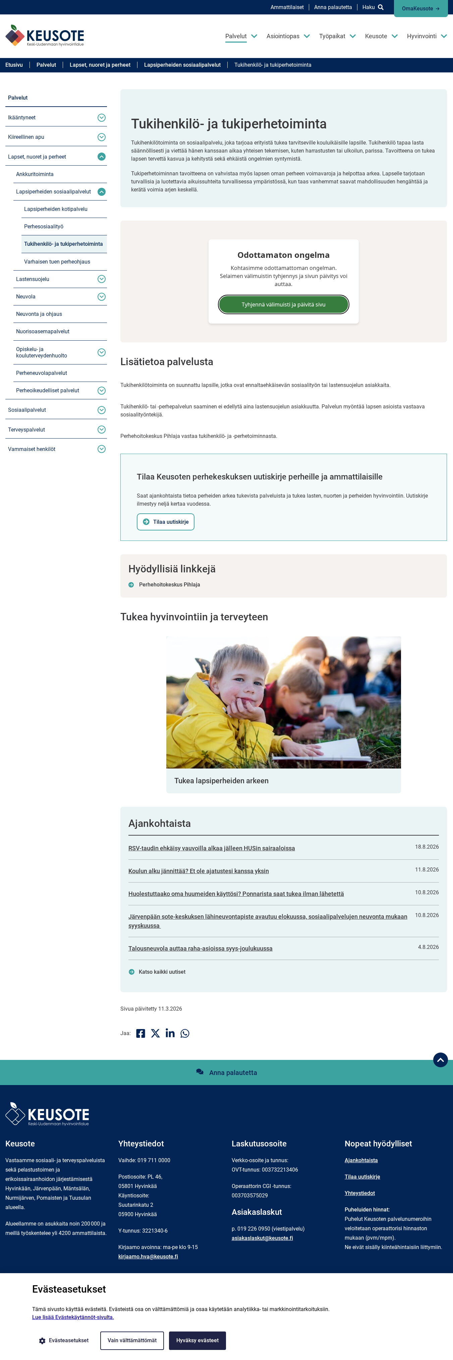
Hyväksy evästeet (197, 1340)
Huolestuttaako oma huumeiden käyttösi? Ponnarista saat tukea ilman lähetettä (236, 893)
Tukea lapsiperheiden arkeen (221, 781)
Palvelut (236, 36)
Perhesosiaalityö (43, 226)
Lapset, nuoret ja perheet (37, 157)
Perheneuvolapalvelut (41, 373)
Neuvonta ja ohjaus (39, 314)
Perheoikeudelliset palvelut (47, 390)
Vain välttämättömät (132, 1340)
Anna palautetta (333, 7)
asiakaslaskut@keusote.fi (262, 1238)
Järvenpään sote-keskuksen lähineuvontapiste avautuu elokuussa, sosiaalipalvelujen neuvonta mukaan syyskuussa (267, 921)
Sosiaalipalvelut (27, 410)
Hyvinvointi (422, 36)
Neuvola (26, 296)
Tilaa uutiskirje (362, 1177)
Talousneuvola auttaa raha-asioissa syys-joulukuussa (200, 948)
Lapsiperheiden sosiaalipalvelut (53, 191)
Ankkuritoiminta (35, 174)
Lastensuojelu (32, 279)
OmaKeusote (417, 8)
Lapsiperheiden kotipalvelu (56, 209)
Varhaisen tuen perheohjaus (57, 262)
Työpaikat (332, 36)
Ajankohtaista (361, 1160)
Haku (368, 7)
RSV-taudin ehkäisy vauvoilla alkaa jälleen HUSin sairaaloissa (211, 848)
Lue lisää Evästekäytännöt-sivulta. (73, 1317)
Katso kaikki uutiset (162, 972)
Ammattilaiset (287, 7)
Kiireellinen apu (26, 137)
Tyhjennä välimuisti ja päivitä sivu (284, 304)
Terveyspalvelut (26, 430)
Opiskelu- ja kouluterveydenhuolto (41, 352)
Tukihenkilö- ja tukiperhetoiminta (63, 244)
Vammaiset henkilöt (31, 449)
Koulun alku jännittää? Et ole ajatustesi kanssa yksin (198, 870)
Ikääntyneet (22, 117)
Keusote (376, 36)
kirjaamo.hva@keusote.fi (148, 1256)
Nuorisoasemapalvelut (42, 331)
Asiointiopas (283, 36)
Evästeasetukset (69, 1340)
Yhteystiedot (360, 1193)
